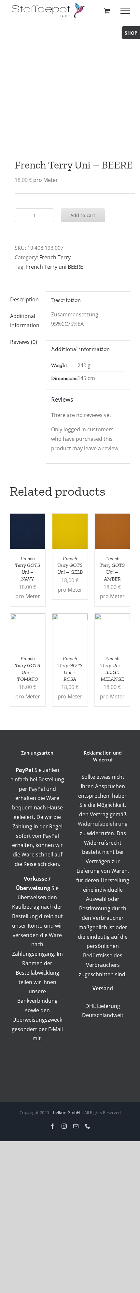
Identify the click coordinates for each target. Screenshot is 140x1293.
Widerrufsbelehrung (103, 823)
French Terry (55, 257)
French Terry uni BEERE (54, 266)
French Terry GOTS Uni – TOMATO (27, 668)
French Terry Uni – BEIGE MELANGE (112, 668)
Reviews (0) (23, 341)
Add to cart (82, 215)
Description (24, 299)
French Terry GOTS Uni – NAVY (27, 568)
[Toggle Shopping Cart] (107, 10)
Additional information (24, 320)
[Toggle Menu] (125, 11)
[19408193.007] (70, 81)
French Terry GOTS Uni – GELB (70, 565)
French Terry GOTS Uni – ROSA (69, 668)
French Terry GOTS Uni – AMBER (112, 568)
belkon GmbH (66, 1112)
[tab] (25, 299)
